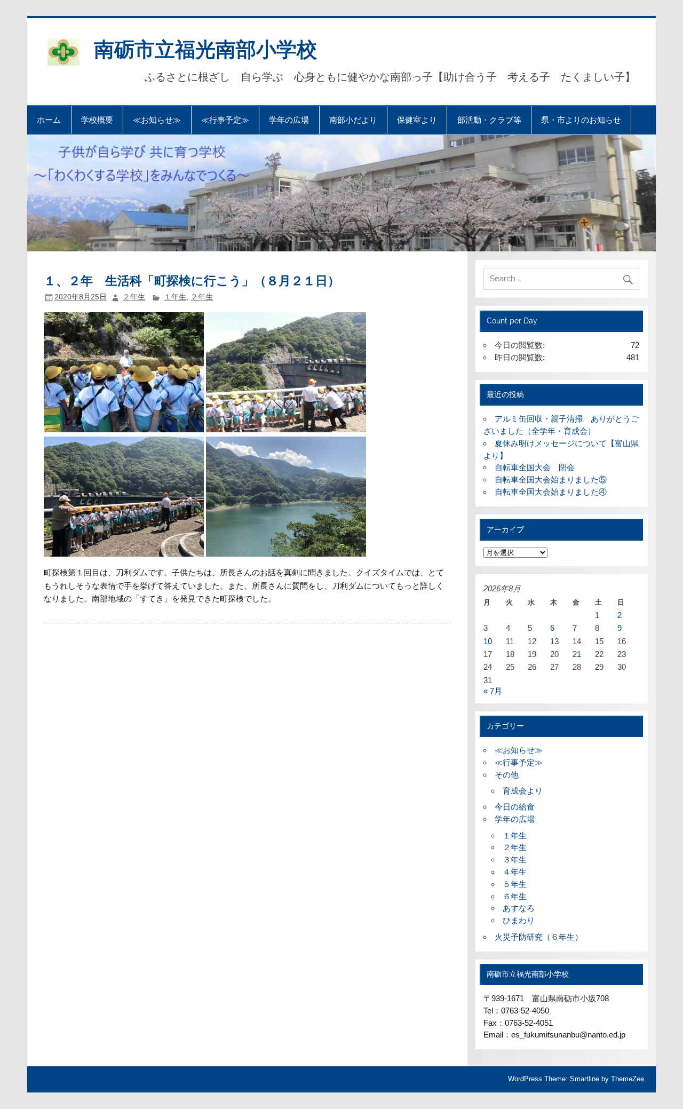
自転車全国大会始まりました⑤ (551, 479)
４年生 (515, 871)
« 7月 (492, 690)
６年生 (515, 896)
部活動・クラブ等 (489, 120)
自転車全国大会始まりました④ (551, 491)
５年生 (515, 884)
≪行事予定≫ (225, 120)
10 (487, 641)
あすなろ (519, 908)
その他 (507, 774)
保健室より (417, 120)
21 (577, 654)
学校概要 (97, 120)
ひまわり (519, 920)
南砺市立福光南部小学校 (205, 48)
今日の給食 (515, 806)
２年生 (134, 297)
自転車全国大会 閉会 (535, 467)
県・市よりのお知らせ (581, 120)
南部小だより (353, 120)
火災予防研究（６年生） (539, 936)
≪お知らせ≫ (157, 120)
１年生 (175, 297)
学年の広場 (289, 120)
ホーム (49, 120)
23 (621, 654)
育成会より (523, 790)
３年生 (515, 859)
